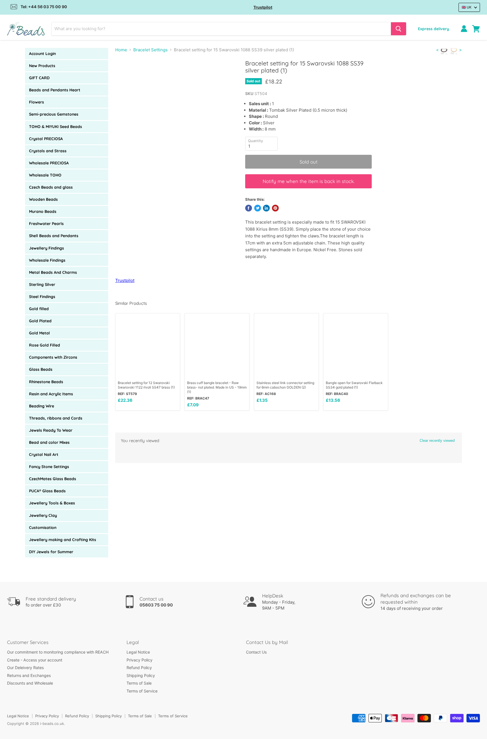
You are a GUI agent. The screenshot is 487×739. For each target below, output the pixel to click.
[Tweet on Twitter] (257, 208)
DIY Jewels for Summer (51, 551)
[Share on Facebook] (248, 208)
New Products (42, 65)
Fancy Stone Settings (49, 466)
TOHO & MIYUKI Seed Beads (55, 126)
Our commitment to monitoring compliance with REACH (58, 652)
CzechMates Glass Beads (52, 478)
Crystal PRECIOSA (46, 138)
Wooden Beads (43, 199)
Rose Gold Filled (44, 345)
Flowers (36, 102)
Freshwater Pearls (46, 223)
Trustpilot (262, 7)
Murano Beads (42, 211)
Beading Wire (41, 406)
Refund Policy (139, 667)
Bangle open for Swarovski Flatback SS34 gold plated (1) (354, 385)
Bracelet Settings (150, 49)
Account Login (42, 53)
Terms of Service (142, 691)
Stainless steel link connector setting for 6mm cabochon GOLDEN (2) (285, 385)
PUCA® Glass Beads (47, 490)
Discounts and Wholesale (30, 683)
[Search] (398, 28)
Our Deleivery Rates (25, 667)
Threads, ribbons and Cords (55, 418)
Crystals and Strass (48, 150)
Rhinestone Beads (46, 381)
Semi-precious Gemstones (53, 114)
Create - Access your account (34, 660)
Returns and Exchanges (29, 675)
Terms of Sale (139, 683)
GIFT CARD (39, 77)
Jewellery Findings (46, 248)
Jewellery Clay (43, 515)
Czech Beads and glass (51, 187)
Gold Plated (40, 320)
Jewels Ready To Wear (50, 430)
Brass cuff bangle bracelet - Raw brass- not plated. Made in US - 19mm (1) (217, 387)
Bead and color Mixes (49, 442)
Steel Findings (42, 296)
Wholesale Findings (47, 260)
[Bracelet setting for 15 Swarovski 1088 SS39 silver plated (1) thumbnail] (126, 76)
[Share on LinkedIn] (266, 208)
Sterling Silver (42, 284)
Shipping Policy (141, 675)
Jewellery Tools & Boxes (52, 503)
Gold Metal (39, 333)
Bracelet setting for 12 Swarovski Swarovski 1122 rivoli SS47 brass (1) (146, 385)
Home (121, 49)
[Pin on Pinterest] (275, 208)
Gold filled (39, 308)
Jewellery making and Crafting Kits (62, 539)
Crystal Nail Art (43, 454)
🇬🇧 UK (466, 7)
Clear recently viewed (437, 440)
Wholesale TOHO (45, 175)
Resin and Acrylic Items (51, 393)
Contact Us (256, 652)
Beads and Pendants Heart (54, 89)
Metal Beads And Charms (53, 272)
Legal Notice (138, 652)
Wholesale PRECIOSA (49, 163)
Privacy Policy (139, 660)
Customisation (42, 527)
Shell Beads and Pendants (53, 235)
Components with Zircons (53, 357)
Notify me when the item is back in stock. (309, 181)
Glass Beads (40, 369)
